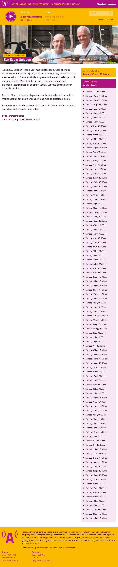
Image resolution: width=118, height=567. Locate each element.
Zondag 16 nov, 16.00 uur (96, 156)
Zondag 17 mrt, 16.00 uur (96, 375)
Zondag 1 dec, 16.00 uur (95, 306)
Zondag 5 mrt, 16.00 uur (95, 492)
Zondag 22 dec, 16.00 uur (96, 294)
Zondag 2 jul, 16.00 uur (95, 444)
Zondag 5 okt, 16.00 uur (95, 190)
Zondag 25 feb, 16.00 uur (96, 388)
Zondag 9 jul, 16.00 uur (95, 440)
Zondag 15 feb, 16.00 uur (96, 138)
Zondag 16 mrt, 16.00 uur (96, 233)
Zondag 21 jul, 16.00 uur (95, 337)
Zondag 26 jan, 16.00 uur (96, 276)
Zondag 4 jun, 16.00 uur (95, 453)
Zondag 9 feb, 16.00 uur (95, 268)
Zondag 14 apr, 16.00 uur (96, 363)
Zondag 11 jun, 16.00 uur (96, 449)
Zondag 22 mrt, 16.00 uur (96, 117)
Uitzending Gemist (41, 3)
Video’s (57, 3)
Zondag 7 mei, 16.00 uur (95, 466)
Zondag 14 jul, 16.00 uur (95, 341)
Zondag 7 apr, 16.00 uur (95, 367)
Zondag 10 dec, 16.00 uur (96, 410)
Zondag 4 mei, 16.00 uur (95, 216)
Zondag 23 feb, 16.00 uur (96, 250)
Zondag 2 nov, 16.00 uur (95, 169)
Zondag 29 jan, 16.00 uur (96, 513)
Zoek (110, 13)
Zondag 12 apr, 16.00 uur (96, 104)
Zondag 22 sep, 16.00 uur (96, 319)
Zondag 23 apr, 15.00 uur (96, 470)
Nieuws (15, 3)
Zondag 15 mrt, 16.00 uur (96, 121)
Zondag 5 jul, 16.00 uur (95, 91)
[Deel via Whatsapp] (95, 58)
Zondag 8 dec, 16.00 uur (95, 302)
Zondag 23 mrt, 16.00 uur (96, 229)
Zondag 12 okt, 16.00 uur (96, 182)
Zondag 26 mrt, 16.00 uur (96, 483)
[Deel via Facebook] (100, 58)
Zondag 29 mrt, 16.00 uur (96, 113)
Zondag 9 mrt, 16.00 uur (95, 238)
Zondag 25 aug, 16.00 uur (96, 328)
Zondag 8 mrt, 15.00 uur (95, 126)
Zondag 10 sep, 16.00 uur (96, 431)
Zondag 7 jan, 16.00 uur (95, 401)
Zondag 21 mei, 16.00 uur (96, 457)
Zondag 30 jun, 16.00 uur (96, 350)
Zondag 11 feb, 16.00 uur (96, 393)
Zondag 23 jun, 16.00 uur (96, 354)
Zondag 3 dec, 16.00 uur (95, 414)
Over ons (66, 3)
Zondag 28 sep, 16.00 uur (96, 194)
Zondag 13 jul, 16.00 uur (95, 203)
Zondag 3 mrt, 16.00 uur (95, 384)
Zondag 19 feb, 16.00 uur (96, 500)
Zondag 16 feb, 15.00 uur (96, 263)
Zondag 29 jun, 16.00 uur (96, 207)
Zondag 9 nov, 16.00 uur (95, 160)
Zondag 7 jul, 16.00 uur (95, 345)
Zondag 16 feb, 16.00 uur (96, 259)
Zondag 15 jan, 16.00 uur (96, 518)
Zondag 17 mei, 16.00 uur (96, 95)
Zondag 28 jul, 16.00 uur (95, 332)
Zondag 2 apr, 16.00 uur (95, 479)
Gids (29, 3)
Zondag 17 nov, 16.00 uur (96, 311)
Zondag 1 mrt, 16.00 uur (95, 130)
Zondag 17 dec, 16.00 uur (96, 406)
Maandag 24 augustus (106, 3)
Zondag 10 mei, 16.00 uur (96, 100)
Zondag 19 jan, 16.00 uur (96, 281)
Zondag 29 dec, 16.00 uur (96, 289)
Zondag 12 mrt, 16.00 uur (96, 487)
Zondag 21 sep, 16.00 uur (96, 199)
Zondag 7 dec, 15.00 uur (95, 151)
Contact (76, 3)
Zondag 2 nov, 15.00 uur (95, 173)
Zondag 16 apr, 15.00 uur (96, 475)
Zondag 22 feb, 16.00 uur (96, 134)
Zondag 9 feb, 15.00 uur (95, 272)
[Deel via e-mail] (111, 58)
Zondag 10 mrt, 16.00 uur (96, 380)
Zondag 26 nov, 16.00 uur (96, 419)
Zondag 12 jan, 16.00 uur (96, 285)
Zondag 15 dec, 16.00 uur (96, 298)
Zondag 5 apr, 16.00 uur (95, 108)
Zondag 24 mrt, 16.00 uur (96, 371)
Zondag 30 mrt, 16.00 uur (96, 225)
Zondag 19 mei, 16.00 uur (96, 358)
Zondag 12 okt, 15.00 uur (96, 186)
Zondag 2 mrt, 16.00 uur (95, 242)
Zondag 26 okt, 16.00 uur (96, 177)
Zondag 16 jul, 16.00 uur (95, 436)
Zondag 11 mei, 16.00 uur (96, 212)
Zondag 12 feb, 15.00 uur (96, 505)
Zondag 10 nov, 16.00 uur (96, 315)
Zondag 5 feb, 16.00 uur (95, 509)
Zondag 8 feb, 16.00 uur (95, 143)
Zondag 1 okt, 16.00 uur (95, 427)
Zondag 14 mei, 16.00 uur (96, 462)
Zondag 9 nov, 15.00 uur (95, 164)
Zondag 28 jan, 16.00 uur (96, 397)
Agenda (23, 3)
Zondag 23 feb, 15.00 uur (96, 255)
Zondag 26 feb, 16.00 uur (96, 496)
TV (52, 3)
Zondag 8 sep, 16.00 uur (95, 324)
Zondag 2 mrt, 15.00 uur (95, 246)
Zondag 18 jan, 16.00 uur (96, 147)
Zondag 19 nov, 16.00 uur (96, 423)
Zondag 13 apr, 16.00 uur (96, 220)
